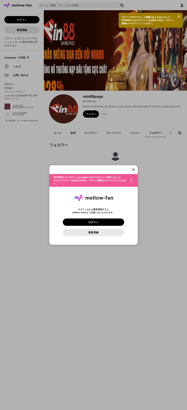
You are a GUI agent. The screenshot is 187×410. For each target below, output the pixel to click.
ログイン (93, 222)
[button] (93, 180)
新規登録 (93, 232)
